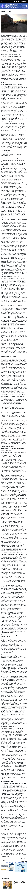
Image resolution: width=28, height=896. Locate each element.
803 (3, 13)
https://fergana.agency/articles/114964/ (16, 862)
